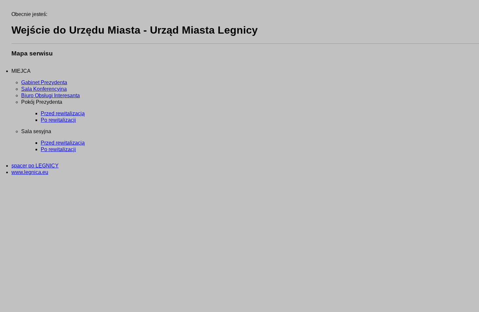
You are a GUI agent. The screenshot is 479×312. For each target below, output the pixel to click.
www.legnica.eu (29, 172)
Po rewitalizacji (58, 120)
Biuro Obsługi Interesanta (50, 95)
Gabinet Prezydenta (44, 82)
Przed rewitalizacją (63, 113)
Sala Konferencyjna (44, 89)
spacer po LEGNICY (35, 165)
